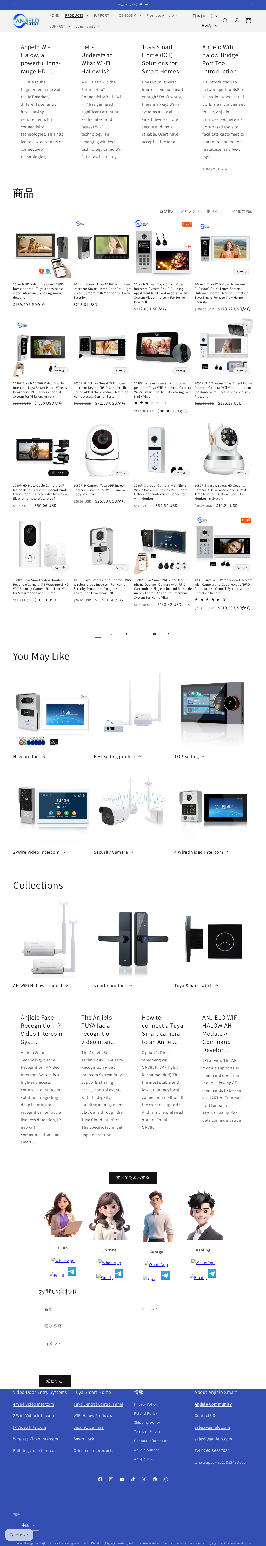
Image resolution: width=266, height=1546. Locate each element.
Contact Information (151, 1440)
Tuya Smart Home (92, 1392)
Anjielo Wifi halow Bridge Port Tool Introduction (220, 59)
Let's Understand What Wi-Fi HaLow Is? (97, 59)
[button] (76, 15)
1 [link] (98, 634)
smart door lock (110, 985)
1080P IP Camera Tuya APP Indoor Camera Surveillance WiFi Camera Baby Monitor (99, 490)
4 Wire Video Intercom (33, 1404)
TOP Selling (186, 756)
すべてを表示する (133, 1177)
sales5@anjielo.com (213, 1439)
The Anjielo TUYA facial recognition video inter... (98, 1029)
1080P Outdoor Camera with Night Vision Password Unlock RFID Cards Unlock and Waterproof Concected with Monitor (160, 492)
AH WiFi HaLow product (38, 985)
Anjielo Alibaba (146, 1450)
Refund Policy (145, 1413)
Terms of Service (147, 1431)
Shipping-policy (147, 1422)
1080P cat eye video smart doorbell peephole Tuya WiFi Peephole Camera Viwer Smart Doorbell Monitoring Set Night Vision (162, 390)
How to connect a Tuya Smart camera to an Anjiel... (162, 1029)
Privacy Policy (145, 1404)
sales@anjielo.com (212, 1427)
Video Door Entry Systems (40, 1392)
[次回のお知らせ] (251, 5)
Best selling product (115, 756)
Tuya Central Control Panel (98, 1404)
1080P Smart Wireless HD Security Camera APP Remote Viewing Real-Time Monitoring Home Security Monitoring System (221, 492)
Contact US (205, 1415)
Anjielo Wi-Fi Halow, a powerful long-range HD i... (41, 59)
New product (26, 756)
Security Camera (111, 852)
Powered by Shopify (237, 1543)
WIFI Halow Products (93, 1415)
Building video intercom (35, 1450)
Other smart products (94, 1450)
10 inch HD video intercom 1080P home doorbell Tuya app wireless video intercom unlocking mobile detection (38, 291)
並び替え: (168, 211)
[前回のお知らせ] (15, 5)
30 (154, 634)
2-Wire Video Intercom (36, 852)
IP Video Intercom (29, 1427)
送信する (54, 1380)
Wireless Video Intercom (35, 1439)
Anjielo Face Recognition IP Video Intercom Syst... (41, 1029)
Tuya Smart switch (193, 985)
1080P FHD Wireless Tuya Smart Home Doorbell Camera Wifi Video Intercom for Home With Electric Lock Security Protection (223, 390)
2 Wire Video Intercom (33, 1415)
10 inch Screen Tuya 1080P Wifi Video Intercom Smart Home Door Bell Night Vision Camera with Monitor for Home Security (103, 291)
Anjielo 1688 (144, 1459)
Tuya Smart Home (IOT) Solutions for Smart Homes (160, 59)
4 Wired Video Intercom (198, 852)
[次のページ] (168, 634)
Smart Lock (84, 1439)
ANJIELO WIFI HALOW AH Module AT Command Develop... (220, 1033)
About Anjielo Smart (216, 1392)
